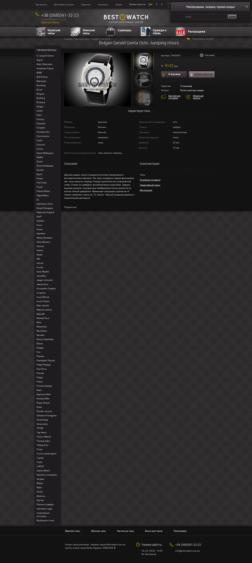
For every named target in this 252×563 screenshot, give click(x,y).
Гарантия (86, 4)
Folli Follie (42, 182)
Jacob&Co (41, 275)
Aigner (40, 59)
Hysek (39, 254)
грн (150, 4)
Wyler (39, 487)
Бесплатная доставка (174, 96)
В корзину (174, 74)
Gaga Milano (43, 195)
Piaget (40, 377)
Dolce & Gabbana (45, 165)
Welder (40, 483)
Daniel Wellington (45, 152)
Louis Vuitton (43, 301)
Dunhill (40, 169)
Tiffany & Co (42, 445)
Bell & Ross (42, 76)
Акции (118, 4)
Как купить (41, 4)
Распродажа (196, 31)
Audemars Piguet (45, 68)
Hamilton (41, 233)
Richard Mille (43, 398)
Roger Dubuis (43, 402)
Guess (40, 229)
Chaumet (41, 123)
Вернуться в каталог (203, 38)
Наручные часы (81, 38)
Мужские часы (54, 31)
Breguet (40, 93)
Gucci (39, 224)
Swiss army (42, 423)
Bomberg (41, 85)
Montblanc (42, 330)
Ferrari (40, 178)
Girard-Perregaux (45, 208)
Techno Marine (44, 436)
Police (40, 381)
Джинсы (41, 495)
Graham (40, 220)
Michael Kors (43, 318)
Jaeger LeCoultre (45, 279)
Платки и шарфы (45, 504)
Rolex (39, 406)
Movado (40, 334)
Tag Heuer (41, 432)
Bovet (39, 89)
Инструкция (146, 190)
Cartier (40, 110)
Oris (38, 351)
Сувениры (125, 30)
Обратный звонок (50, 22)
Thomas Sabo (43, 440)
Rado (39, 390)
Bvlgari (40, 106)
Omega (40, 347)
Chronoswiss (43, 136)
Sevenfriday (42, 419)
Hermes (40, 246)
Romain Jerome (44, 411)
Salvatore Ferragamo (47, 415)
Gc (38, 199)
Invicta (40, 267)
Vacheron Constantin (47, 474)
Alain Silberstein (44, 64)
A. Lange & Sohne (45, 55)
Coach (40, 140)
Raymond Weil (44, 394)
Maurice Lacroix (44, 309)
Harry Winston (43, 241)
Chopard (41, 127)
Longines (41, 292)
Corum (40, 148)
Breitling (41, 97)
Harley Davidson (44, 237)
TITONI (40, 428)
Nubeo (40, 343)
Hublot (40, 250)
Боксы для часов (154, 530)
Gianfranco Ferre (45, 203)
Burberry (41, 102)
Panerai (40, 356)
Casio (39, 114)
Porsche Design (44, 385)
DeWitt (40, 157)
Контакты (103, 4)
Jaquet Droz (42, 284)
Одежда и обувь (159, 31)
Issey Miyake (43, 271)
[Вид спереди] (97, 79)
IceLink (40, 263)
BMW (39, 72)
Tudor (39, 461)
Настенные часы (125, 530)
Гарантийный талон (150, 184)
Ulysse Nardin (43, 470)
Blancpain (41, 81)
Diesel (39, 161)
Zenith (40, 491)
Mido (39, 322)
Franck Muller (43, 191)
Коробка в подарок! (150, 179)
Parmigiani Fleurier (46, 360)
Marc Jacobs (43, 305)
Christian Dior (43, 131)
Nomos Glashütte (45, 339)
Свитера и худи (44, 508)
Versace (40, 478)
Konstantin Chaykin (46, 288)
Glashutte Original (45, 212)
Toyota (40, 457)
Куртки (40, 500)
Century (40, 119)
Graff (39, 216)
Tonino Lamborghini (46, 453)
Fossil (39, 186)
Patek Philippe (44, 364)
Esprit (39, 174)
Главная (67, 38)
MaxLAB (41, 313)
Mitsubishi (42, 326)
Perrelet (40, 373)
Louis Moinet (43, 296)
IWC (38, 258)
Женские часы (89, 31)
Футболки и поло (45, 520)
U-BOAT (40, 466)
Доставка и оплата (64, 4)
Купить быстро (203, 74)
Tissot (40, 449)
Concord (41, 144)
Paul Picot (42, 368)
